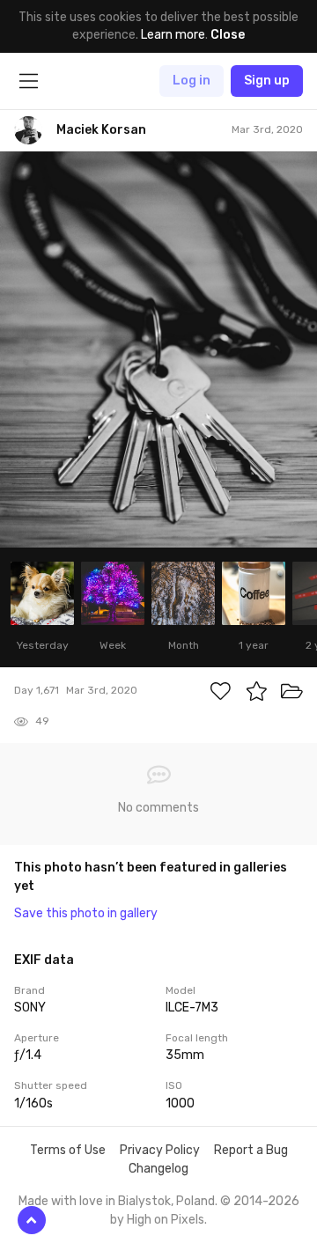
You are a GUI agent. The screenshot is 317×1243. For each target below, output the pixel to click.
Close (227, 34)
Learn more (173, 34)
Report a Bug (251, 1150)
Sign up (267, 80)
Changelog (158, 1168)
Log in (191, 80)
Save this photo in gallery (86, 913)
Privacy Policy (160, 1150)
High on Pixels (165, 1219)
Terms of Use (68, 1150)
